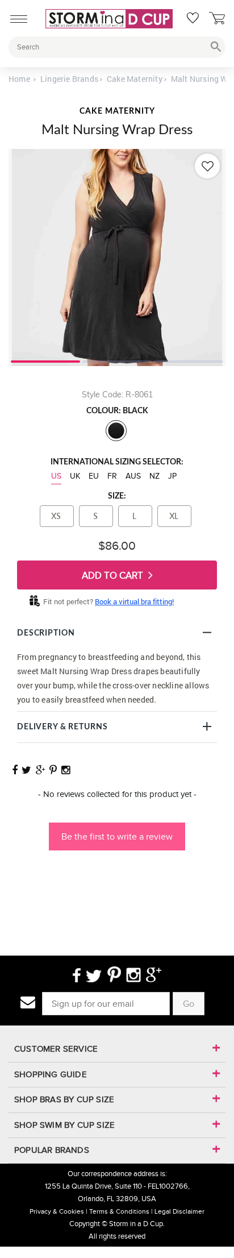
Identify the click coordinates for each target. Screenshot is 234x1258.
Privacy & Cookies (57, 1211)
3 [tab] (188, 360)
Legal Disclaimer (179, 1211)
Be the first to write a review (117, 836)
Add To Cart (113, 575)
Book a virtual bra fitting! (134, 601)
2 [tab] (117, 360)
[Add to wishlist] (207, 165)
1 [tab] (45, 360)
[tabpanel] (117, 257)
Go (188, 1003)
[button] (117, 831)
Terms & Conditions (119, 1211)
